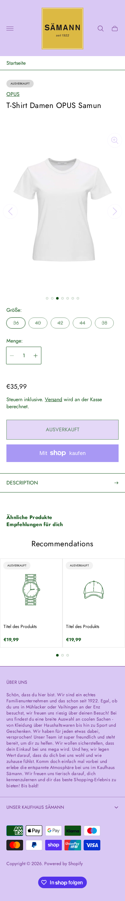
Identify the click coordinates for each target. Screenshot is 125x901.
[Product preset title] (31, 590)
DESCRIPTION (22, 482)
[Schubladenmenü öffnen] (10, 28)
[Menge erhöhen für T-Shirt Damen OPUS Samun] (35, 355)
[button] (47, 298)
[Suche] (101, 28)
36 (16, 323)
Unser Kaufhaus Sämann (35, 807)
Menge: (14, 341)
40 (38, 323)
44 (82, 323)
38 (104, 323)
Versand (53, 399)
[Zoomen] (115, 140)
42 (60, 323)
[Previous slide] (10, 211)
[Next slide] (115, 211)
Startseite (16, 63)
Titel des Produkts (20, 626)
